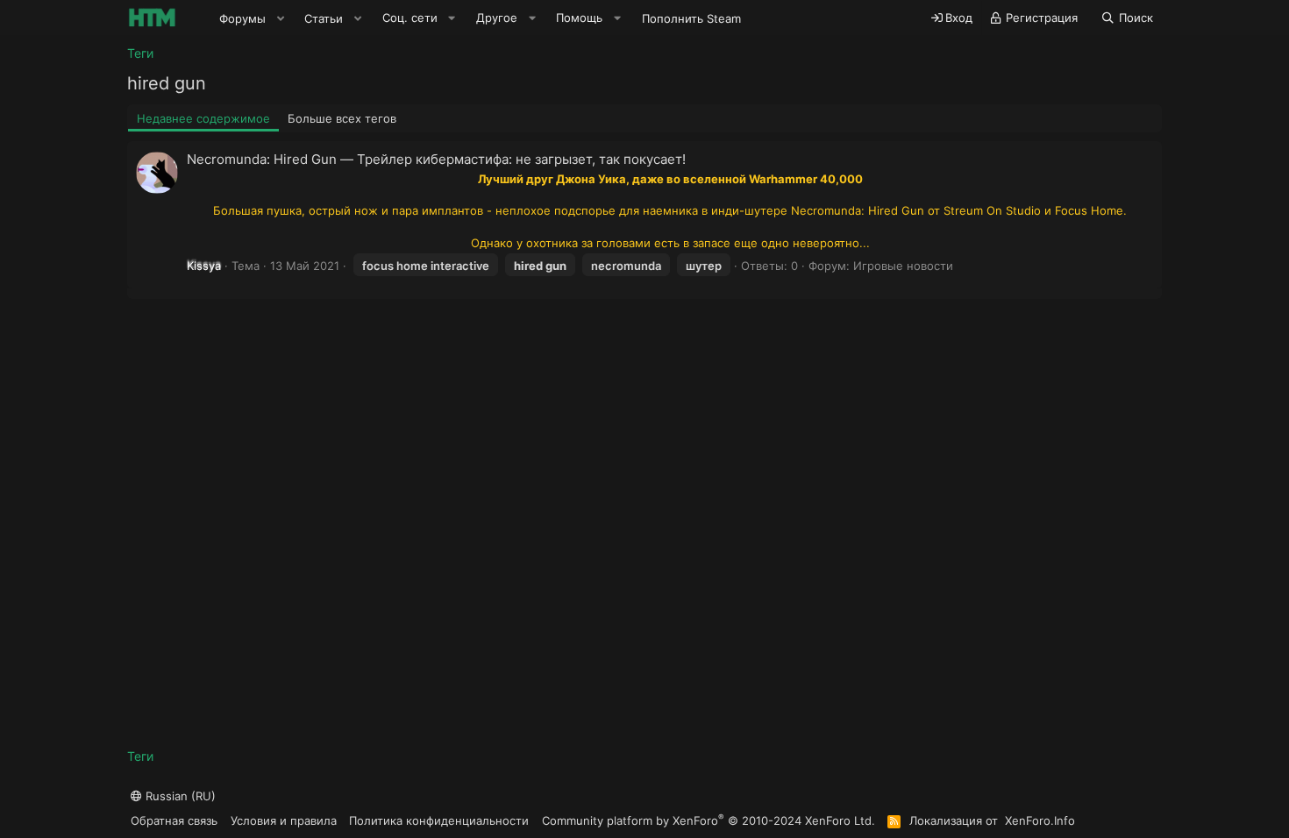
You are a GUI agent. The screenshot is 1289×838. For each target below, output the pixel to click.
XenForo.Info (1040, 820)
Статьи (323, 18)
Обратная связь (174, 820)
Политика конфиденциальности (439, 820)
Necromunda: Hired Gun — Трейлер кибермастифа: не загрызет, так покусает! (436, 159)
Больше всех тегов (342, 118)
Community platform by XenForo (708, 820)
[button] (280, 18)
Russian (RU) (179, 796)
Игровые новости (903, 266)
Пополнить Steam (691, 18)
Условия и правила (284, 820)
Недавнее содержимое (203, 118)
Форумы (242, 18)
